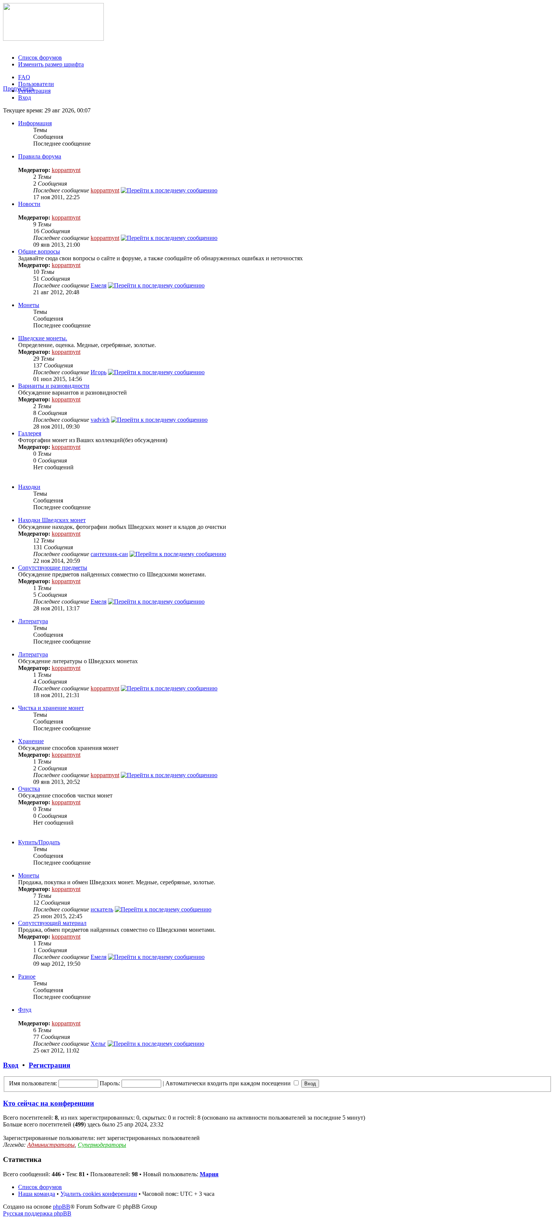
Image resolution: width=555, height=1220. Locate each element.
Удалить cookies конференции (98, 1194)
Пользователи (36, 84)
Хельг (98, 1043)
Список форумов (40, 57)
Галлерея (29, 433)
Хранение (31, 741)
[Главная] (53, 38)
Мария (209, 1174)
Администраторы (51, 1145)
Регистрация (34, 91)
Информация (35, 123)
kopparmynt (66, 170)
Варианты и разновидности (53, 386)
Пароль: (110, 1083)
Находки (29, 487)
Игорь (98, 372)
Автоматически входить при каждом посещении (228, 1083)
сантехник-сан (109, 554)
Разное (26, 976)
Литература (33, 621)
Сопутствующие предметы (52, 567)
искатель (102, 909)
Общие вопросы (39, 251)
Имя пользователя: (33, 1083)
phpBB (61, 1206)
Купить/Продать (39, 842)
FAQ (24, 77)
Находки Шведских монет (52, 520)
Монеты (28, 305)
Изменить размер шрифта (51, 64)
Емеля (98, 285)
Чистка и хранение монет (51, 708)
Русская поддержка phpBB (37, 1213)
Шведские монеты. (42, 338)
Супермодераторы (102, 1145)
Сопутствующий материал (52, 923)
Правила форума (39, 156)
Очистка (29, 788)
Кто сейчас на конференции (48, 1103)
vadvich (100, 419)
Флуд (24, 1009)
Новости (29, 204)
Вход (24, 97)
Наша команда (36, 1194)
